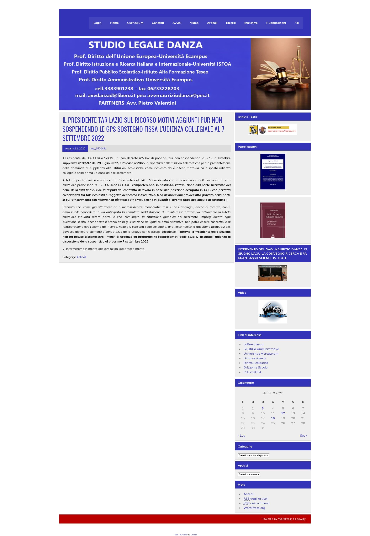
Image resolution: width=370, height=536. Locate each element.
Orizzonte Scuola (256, 367)
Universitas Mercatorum (261, 353)
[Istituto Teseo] (273, 129)
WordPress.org (254, 508)
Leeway (300, 519)
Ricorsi (231, 23)
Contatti (158, 23)
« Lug (241, 435)
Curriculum (135, 23)
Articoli (212, 23)
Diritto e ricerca (255, 358)
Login (97, 23)
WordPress (285, 519)
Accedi (248, 494)
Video (194, 23)
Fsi (297, 23)
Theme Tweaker (180, 534)
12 (283, 413)
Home (114, 23)
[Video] (273, 311)
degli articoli (256, 498)
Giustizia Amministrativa (261, 349)
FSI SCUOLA (253, 372)
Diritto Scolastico (256, 363)
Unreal (194, 534)
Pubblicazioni (276, 23)
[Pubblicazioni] (273, 171)
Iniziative (251, 23)
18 (273, 418)
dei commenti (257, 503)
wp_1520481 (99, 148)
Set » (303, 435)
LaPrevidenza (253, 344)
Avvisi (176, 23)
